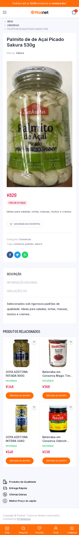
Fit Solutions (24, 519)
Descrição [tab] (14, 274)
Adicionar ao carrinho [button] (20, 395)
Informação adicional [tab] (22, 282)
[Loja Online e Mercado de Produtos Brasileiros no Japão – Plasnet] (40, 12)
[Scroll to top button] (73, 519)
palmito (29, 243)
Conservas (13, 25)
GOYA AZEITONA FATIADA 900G (17, 373)
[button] (25, 224)
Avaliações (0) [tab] (17, 291)
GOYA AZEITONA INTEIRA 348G (17, 438)
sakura (38, 243)
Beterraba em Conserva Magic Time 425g (57, 374)
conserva (18, 243)
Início (10, 21)
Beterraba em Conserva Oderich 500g (54, 439)
